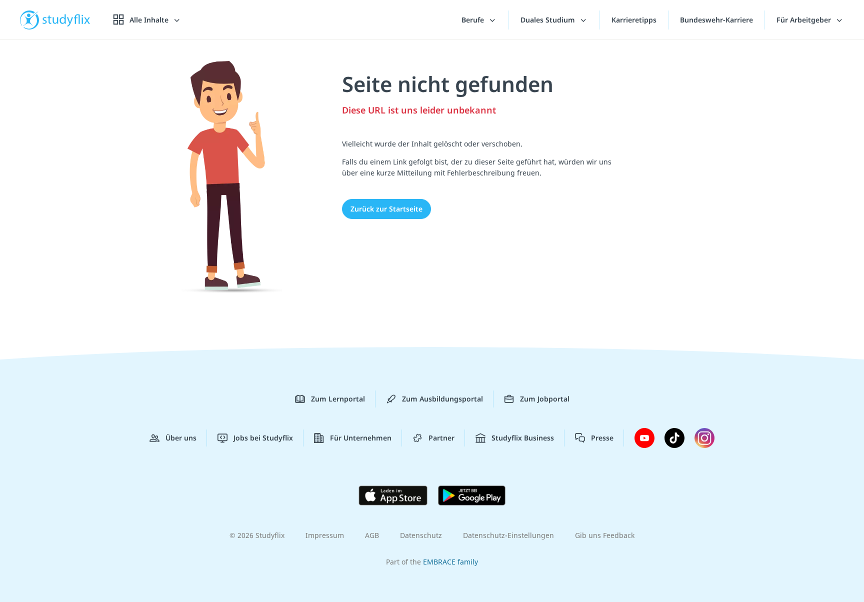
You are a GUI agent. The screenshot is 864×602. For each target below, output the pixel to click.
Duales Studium (548, 19)
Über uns (181, 437)
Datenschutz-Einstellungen (508, 535)
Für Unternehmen (361, 437)
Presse (602, 437)
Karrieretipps (634, 19)
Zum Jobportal (545, 399)
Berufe (474, 19)
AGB (372, 535)
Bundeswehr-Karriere (716, 19)
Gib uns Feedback (604, 535)
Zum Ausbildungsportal (442, 399)
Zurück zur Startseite (386, 209)
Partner (441, 437)
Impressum (325, 535)
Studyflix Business (523, 437)
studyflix (66, 20)
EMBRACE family (450, 561)
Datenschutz (421, 535)
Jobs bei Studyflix (263, 437)
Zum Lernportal (338, 399)
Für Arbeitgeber (804, 19)
